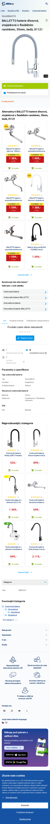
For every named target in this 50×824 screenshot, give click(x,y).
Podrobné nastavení (25, 812)
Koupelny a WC (13, 11)
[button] (25, 630)
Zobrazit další (23, 275)
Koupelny (25, 11)
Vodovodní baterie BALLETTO (16, 297)
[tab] (5, 321)
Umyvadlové (13, 609)
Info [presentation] (4, 321)
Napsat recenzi (27, 338)
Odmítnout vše (25, 819)
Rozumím (25, 805)
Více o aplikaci (12, 748)
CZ (6, 722)
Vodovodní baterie (39, 11)
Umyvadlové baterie (12, 303)
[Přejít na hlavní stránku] (8, 4)
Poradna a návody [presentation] (16, 321)
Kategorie (8, 582)
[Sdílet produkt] (46, 20)
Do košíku (15, 168)
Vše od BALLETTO (9, 16)
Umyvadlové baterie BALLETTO (17, 309)
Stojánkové (15, 612)
